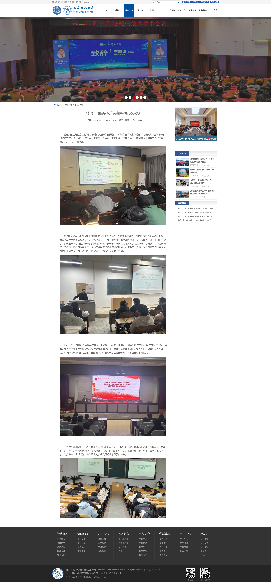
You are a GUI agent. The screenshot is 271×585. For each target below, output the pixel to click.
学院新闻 (78, 105)
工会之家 (163, 555)
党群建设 (171, 10)
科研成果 (143, 555)
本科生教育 (123, 539)
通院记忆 (204, 551)
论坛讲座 (82, 547)
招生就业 (203, 10)
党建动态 (163, 539)
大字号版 (214, 2)
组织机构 (61, 547)
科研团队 (143, 551)
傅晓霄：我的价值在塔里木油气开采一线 (202, 171)
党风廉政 (163, 543)
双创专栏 (163, 547)
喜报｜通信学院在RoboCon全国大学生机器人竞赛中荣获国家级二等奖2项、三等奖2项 (196, 208)
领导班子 (61, 543)
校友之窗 (214, 10)
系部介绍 (61, 551)
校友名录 (204, 543)
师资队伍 (139, 10)
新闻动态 (129, 10)
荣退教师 (102, 547)
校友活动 (204, 547)
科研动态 (143, 547)
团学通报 (184, 543)
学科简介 (143, 539)
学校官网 (186, 2)
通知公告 (82, 543)
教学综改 (122, 551)
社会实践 (184, 551)
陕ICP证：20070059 (151, 570)
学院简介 (61, 539)
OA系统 (195, 2)
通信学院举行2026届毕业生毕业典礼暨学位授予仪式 (202, 160)
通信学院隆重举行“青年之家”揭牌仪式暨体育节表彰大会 (202, 192)
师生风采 (82, 551)
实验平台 (182, 10)
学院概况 (118, 10)
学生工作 (192, 10)
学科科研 (161, 10)
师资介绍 (102, 539)
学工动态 (184, 539)
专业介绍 (61, 555)
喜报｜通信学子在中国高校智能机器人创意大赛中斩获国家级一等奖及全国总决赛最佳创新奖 (196, 212)
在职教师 (102, 543)
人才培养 (150, 10)
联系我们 (204, 555)
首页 (108, 10)
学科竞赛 (184, 547)
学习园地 (163, 551)
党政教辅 (102, 551)
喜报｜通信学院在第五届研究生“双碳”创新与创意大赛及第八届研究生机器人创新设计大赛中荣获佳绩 (196, 216)
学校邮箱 (204, 2)
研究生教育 (123, 543)
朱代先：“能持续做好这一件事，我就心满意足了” (200, 181)
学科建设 (143, 543)
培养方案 (122, 547)
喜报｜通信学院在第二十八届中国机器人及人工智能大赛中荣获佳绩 (196, 220)
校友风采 (204, 539)
